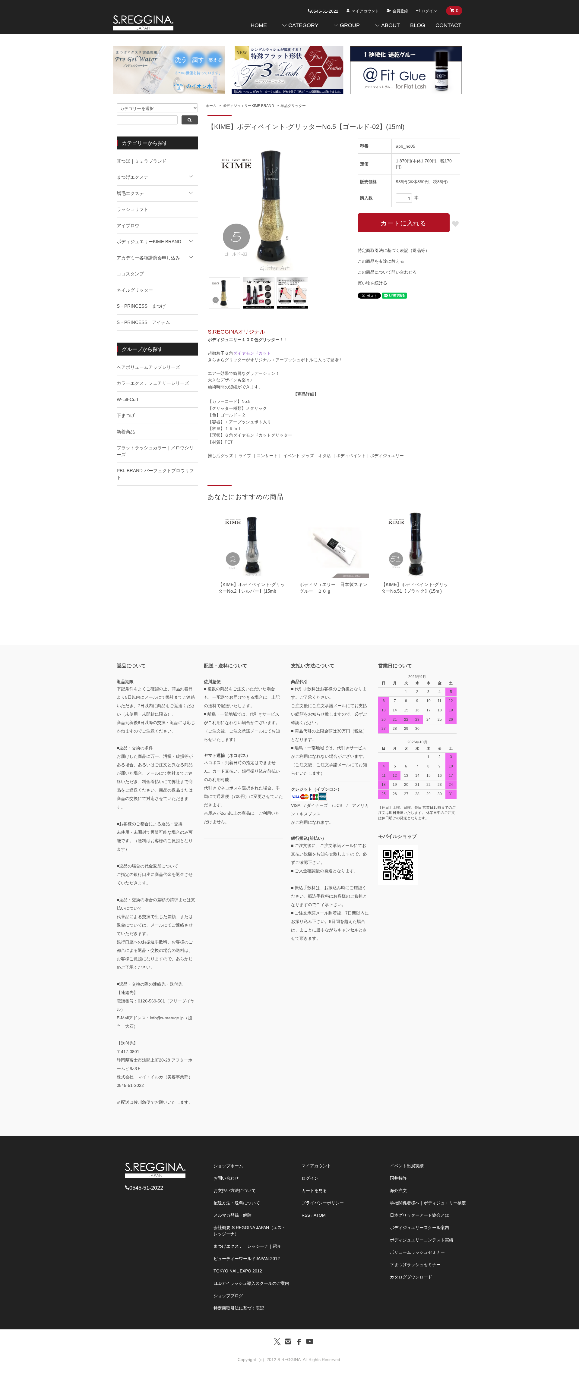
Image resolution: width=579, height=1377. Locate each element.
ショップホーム (228, 1165)
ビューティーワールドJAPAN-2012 (247, 1258)
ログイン (429, 11)
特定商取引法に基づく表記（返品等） (393, 250)
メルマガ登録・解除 (233, 1215)
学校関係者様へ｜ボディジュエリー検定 (428, 1202)
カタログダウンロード (411, 1277)
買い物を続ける (372, 283)
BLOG (417, 25)
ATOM (320, 1215)
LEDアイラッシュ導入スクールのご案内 (251, 1283)
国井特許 (398, 1178)
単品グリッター (293, 106)
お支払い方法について (235, 1190)
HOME (259, 25)
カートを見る (314, 1190)
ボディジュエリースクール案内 (419, 1227)
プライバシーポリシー (323, 1202)
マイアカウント (365, 11)
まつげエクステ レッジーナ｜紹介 (247, 1246)
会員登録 (400, 11)
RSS (306, 1215)
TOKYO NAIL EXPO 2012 (238, 1271)
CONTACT (448, 25)
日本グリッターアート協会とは (419, 1215)
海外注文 (398, 1190)
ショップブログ (228, 1295)
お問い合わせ (226, 1178)
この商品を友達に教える (381, 261)
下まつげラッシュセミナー (415, 1264)
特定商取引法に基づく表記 (239, 1308)
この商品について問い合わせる (387, 272)
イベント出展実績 (407, 1165)
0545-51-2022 (324, 11)
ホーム (211, 106)
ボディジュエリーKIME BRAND (248, 106)
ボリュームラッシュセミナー (417, 1252)
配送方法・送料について (237, 1202)
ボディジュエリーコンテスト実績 (421, 1239)
